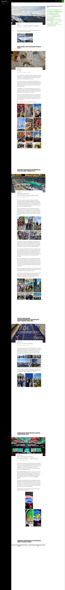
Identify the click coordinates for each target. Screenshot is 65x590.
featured (48, 13)
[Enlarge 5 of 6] (31, 39)
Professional (19, 341)
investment (48, 16)
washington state (59, 24)
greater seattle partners (36, 169)
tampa (51, 23)
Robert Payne (4, 1)
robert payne (39, 46)
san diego (29, 541)
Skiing (52, 22)
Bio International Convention (31, 463)
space (32, 320)
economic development (27, 169)
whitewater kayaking (51, 25)
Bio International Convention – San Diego (28, 458)
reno (58, 19)
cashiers (53, 10)
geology (54, 13)
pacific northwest (32, 46)
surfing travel (48, 23)
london (19, 320)
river (60, 19)
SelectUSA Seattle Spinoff (21, 352)
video (56, 23)
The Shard (31, 208)
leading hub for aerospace (30, 212)
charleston (56, 10)
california (50, 10)
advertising (48, 9)
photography (50, 19)
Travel (54, 23)
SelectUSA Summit (25, 343)
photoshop (55, 19)
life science (19, 541)
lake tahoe (58, 16)
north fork (55, 17)
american (54, 9)
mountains (23, 46)
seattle (28, 320)
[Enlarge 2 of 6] (31, 34)
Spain (19, 71)
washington (55, 24)
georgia (57, 13)
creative (59, 10)
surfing (59, 22)
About (56, 1)
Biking (48, 10)
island (51, 16)
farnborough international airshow (24, 319)
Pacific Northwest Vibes (28, 26)
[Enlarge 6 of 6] (39, 39)
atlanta (57, 9)
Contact (59, 1)
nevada (52, 17)
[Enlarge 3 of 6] (39, 34)
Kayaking (54, 16)
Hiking (19, 46)
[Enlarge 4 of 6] (23, 39)
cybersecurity (20, 169)
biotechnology (20, 540)
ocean (27, 46)
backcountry (60, 9)
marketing (48, 17)
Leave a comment (28, 27)
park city (58, 17)
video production (50, 24)
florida (51, 13)
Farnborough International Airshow (27, 195)
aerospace (19, 318)
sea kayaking (57, 20)
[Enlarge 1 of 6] (23, 34)
